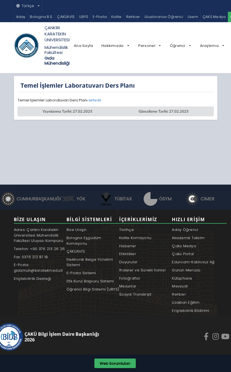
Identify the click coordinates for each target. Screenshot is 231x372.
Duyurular (128, 262)
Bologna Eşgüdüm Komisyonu (83, 240)
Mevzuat (180, 286)
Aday (21, 16)
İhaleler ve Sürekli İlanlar (142, 270)
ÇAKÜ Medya (214, 16)
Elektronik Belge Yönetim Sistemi (89, 262)
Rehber (133, 16)
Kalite (116, 16)
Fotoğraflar (129, 278)
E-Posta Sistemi (81, 273)
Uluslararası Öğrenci (164, 16)
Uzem (193, 16)
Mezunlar (127, 286)
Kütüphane (182, 278)
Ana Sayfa (83, 45)
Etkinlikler (127, 254)
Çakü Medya (184, 246)
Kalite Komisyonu (135, 238)
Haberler (127, 246)
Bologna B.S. (41, 16)
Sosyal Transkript (135, 294)
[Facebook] (207, 336)
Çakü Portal (183, 254)
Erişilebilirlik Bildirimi (190, 310)
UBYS (83, 16)
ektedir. (95, 100)
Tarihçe (126, 229)
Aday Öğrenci (185, 229)
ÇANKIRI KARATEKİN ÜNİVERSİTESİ (57, 34)
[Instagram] (216, 336)
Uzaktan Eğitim (185, 302)
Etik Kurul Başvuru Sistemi (90, 281)
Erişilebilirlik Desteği (32, 278)
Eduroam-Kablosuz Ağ (193, 262)
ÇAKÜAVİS (66, 16)
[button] (28, 6)
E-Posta (100, 16)
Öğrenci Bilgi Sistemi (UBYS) (92, 289)
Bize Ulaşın (76, 229)
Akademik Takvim (188, 238)
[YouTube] (226, 336)
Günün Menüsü (186, 270)
